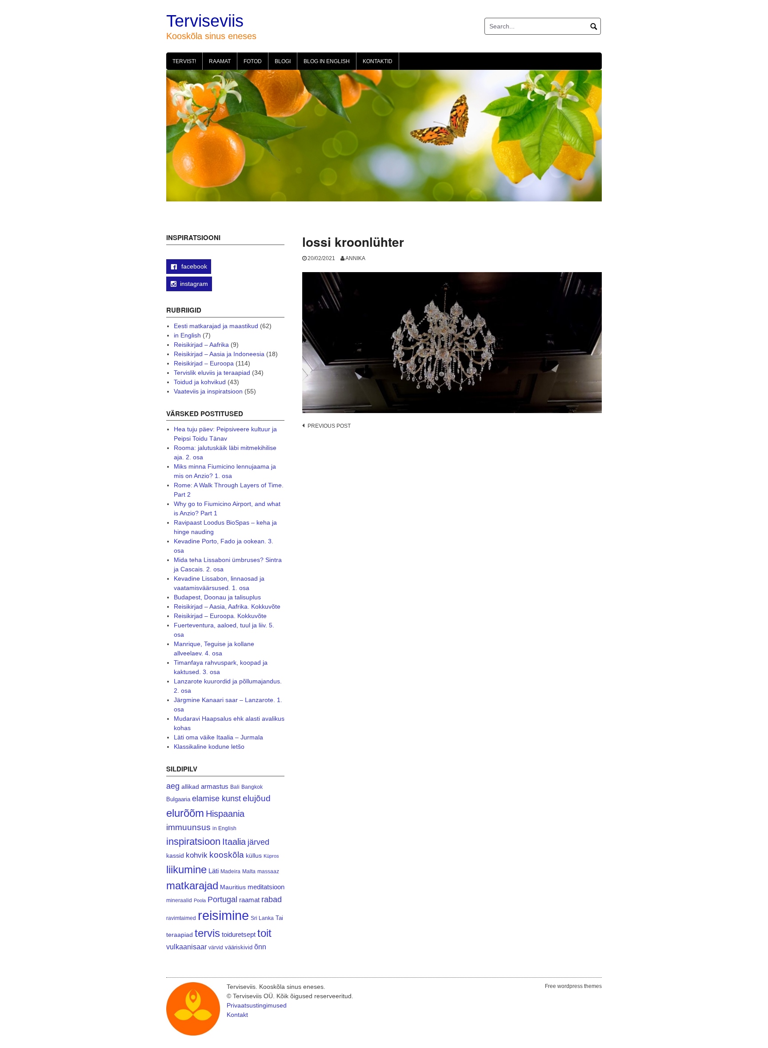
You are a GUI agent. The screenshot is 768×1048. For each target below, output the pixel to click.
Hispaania (225, 814)
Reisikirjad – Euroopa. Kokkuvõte (220, 615)
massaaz (268, 871)
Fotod (253, 61)
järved (258, 842)
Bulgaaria (178, 799)
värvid (215, 947)
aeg (173, 786)
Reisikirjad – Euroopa (204, 363)
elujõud (257, 798)
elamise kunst (216, 798)
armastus (214, 786)
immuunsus (188, 827)
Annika (355, 258)
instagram (194, 283)
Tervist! (184, 61)
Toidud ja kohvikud (200, 381)
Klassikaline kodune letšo (209, 746)
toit (264, 933)
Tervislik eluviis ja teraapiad (212, 372)
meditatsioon (266, 887)
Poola (200, 900)
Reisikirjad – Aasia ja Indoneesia (219, 353)
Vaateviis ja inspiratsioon (208, 391)
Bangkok (252, 787)
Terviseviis (205, 21)
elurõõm (185, 813)
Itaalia (234, 842)
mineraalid (179, 900)
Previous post (329, 426)
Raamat (220, 61)
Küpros (271, 856)
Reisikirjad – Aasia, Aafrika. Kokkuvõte (227, 606)
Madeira (230, 871)
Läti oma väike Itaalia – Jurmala (218, 737)
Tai (279, 918)
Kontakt (237, 1014)
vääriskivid (238, 947)
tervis (207, 933)
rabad (271, 899)
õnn (260, 947)
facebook (193, 266)
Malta (249, 871)
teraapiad (179, 934)
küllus (254, 855)
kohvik (197, 855)
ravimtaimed (181, 918)
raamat (249, 899)
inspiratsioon (193, 841)
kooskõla (226, 854)
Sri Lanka (262, 918)
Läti (213, 871)
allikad (190, 786)
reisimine (223, 915)
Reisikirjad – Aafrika (201, 344)
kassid (175, 855)
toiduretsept (239, 934)
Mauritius (233, 887)
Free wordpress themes (573, 986)
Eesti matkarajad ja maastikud (216, 325)
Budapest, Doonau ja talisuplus (217, 597)
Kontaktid (377, 61)
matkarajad (192, 885)
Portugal (222, 899)
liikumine (186, 869)
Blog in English (327, 61)
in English (187, 335)
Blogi (283, 61)
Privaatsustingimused (257, 1005)
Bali (235, 787)
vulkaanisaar (186, 947)
